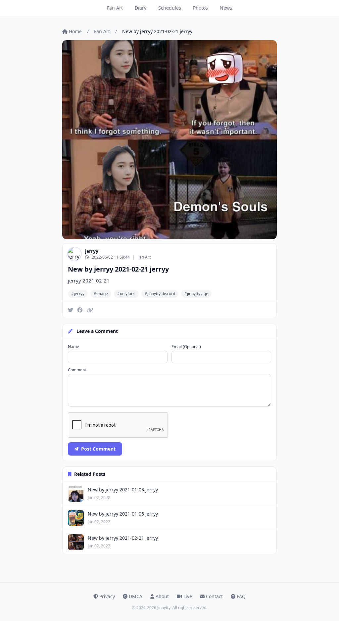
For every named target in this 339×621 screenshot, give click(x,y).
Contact (214, 596)
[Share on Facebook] (79, 310)
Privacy (107, 596)
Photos (200, 8)
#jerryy (77, 293)
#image (101, 293)
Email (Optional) (186, 346)
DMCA (135, 596)
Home (75, 31)
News (226, 8)
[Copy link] (89, 310)
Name (73, 346)
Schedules (169, 8)
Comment (77, 370)
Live (187, 596)
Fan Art (115, 8)
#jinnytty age (196, 293)
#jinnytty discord (160, 293)
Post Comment (98, 449)
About (162, 596)
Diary (140, 8)
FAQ (241, 596)
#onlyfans (126, 293)
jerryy (91, 251)
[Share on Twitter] (70, 310)
